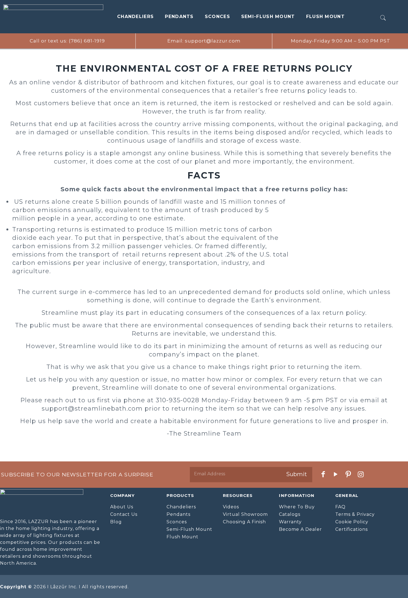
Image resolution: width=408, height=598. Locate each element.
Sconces (217, 16)
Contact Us (123, 514)
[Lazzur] (53, 16)
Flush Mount (325, 16)
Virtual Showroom (245, 514)
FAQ (340, 506)
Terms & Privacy (355, 514)
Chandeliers (135, 16)
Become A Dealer (300, 529)
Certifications (351, 529)
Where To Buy (297, 506)
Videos (231, 506)
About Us (121, 506)
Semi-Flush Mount (268, 16)
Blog (116, 521)
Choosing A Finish (244, 521)
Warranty (290, 521)
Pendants (179, 16)
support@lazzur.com (213, 41)
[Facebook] (323, 474)
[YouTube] (336, 474)
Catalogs (289, 514)
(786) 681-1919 (87, 41)
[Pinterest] (348, 474)
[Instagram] (361, 474)
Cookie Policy (351, 521)
